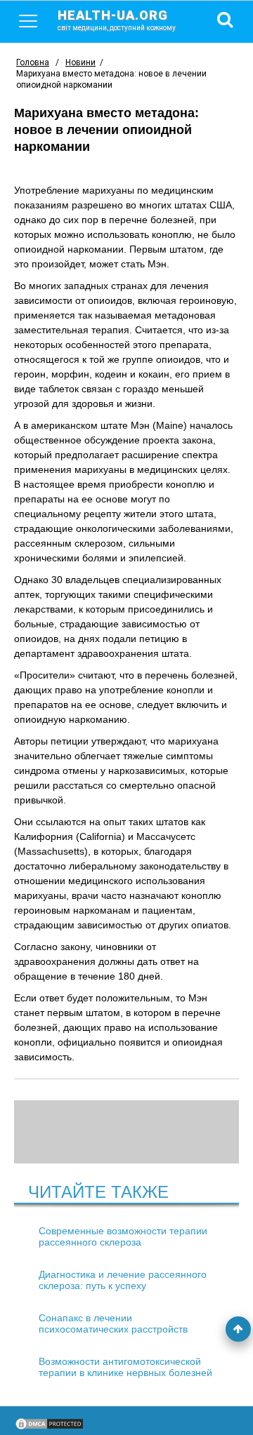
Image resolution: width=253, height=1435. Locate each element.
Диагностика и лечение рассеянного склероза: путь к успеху (123, 1280)
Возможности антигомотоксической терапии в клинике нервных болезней (125, 1367)
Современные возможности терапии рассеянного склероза (123, 1236)
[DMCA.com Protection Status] (49, 1427)
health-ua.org (117, 20)
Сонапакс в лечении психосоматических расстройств (113, 1323)
